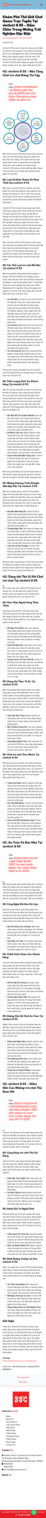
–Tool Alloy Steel (12, 1425)
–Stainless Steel (12, 1436)
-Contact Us (10, 1445)
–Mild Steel (10, 1430)
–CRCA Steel (10, 1433)
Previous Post (23, 1377)
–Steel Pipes (10, 1439)
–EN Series (10, 1427)
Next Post (23, 1382)
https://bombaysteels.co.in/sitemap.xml (20, 1361)
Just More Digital (24, 1515)
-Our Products (11, 1422)
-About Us (9, 1419)
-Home (8, 1416)
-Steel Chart (10, 1442)
